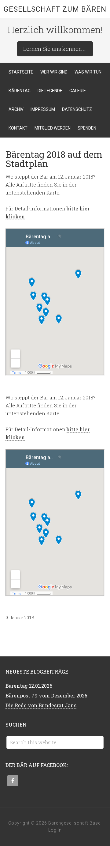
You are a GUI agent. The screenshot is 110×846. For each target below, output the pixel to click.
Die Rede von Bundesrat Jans (41, 705)
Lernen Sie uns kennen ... (55, 48)
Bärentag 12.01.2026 (29, 685)
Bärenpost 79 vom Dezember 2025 (46, 695)
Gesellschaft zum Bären (55, 9)
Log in (55, 830)
